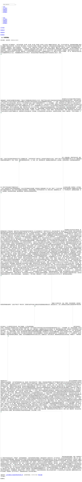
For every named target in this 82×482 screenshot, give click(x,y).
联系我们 (5, 12)
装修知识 (5, 9)
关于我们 (5, 8)
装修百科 (5, 10)
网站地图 (40, 474)
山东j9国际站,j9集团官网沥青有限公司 (14, 474)
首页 (4, 6)
